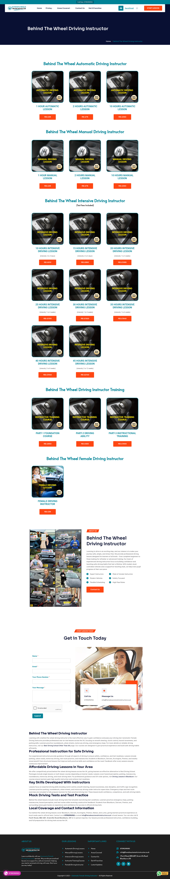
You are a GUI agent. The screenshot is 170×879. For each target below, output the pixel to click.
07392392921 (89, 700)
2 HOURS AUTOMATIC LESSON (85, 108)
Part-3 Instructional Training (122, 435)
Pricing (49, 8)
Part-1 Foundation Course (47, 435)
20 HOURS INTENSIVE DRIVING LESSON (122, 250)
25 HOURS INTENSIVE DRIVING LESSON (48, 306)
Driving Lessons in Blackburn (123, 777)
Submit (37, 716)
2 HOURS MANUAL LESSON (85, 177)
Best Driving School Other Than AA (57, 746)
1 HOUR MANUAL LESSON (47, 177)
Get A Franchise (95, 8)
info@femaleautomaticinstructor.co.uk (116, 700)
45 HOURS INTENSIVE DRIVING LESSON (85, 362)
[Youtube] (129, 864)
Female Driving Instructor (47, 503)
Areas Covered (63, 8)
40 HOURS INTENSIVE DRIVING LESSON (48, 362)
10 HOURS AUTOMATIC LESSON (122, 108)
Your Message (38, 688)
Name (35, 656)
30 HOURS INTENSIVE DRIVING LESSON (85, 306)
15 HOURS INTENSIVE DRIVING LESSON (85, 250)
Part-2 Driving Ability (85, 435)
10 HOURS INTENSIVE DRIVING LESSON (48, 250)
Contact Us (80, 8)
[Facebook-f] (118, 864)
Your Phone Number (41, 677)
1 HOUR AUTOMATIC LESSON (47, 108)
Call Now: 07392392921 (85, 2)
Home (39, 8)
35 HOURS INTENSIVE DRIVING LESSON (122, 306)
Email (35, 667)
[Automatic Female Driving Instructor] (17, 8)
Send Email (129, 8)
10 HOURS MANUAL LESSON (122, 177)
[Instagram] (123, 864)
